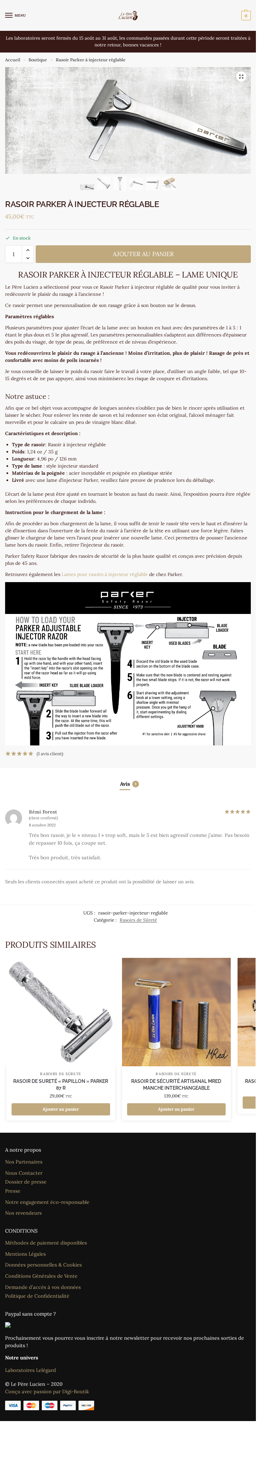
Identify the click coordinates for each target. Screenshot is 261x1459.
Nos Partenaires (23, 1161)
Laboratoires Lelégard (30, 1370)
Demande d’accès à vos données (43, 1287)
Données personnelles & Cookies (43, 1264)
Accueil (12, 60)
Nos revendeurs (23, 1213)
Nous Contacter (23, 1173)
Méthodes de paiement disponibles (46, 1242)
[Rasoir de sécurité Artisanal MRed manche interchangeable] (176, 1012)
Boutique (38, 60)
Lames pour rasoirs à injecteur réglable (105, 574)
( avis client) (50, 754)
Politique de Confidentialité (37, 1296)
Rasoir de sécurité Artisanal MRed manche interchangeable (176, 1084)
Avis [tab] (128, 783)
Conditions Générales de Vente (41, 1276)
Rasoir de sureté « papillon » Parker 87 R (60, 1084)
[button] (245, 15)
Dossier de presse (26, 1181)
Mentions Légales (25, 1254)
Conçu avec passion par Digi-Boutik (47, 1391)
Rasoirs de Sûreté (138, 920)
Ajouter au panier (143, 254)
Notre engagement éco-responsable (47, 1202)
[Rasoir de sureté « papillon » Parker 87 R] (60, 1012)
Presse (12, 1191)
